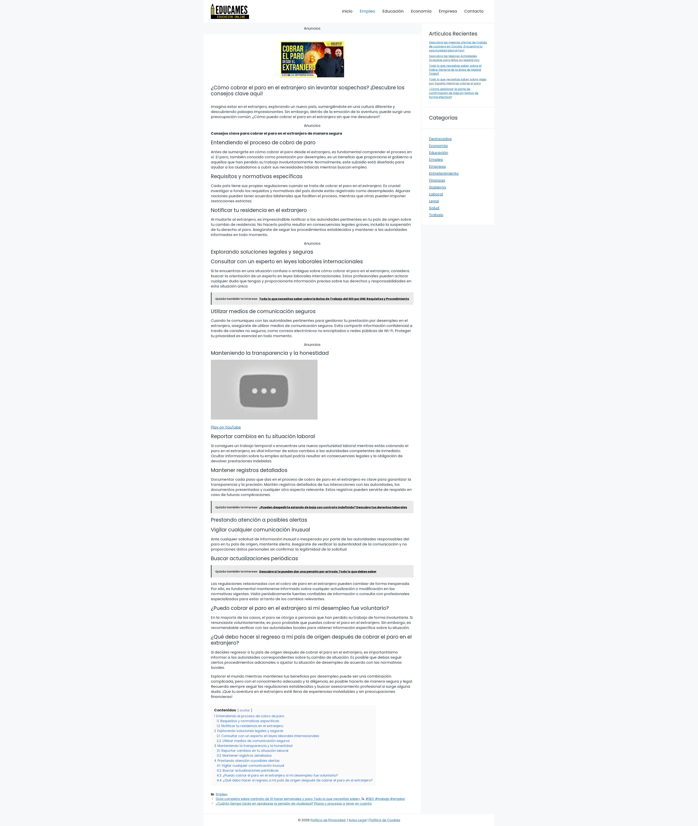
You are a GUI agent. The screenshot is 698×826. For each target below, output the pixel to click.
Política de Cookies (384, 820)
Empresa (448, 11)
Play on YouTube (226, 427)
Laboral (436, 194)
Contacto (474, 11)
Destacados (440, 138)
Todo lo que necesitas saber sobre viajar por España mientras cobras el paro (458, 81)
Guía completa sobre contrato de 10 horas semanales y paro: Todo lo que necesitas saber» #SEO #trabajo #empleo (310, 799)
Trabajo (436, 214)
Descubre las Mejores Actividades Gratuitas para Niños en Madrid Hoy (454, 58)
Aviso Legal (358, 820)
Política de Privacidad (327, 820)
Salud (434, 208)
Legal (434, 201)
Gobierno (437, 187)
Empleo (367, 11)
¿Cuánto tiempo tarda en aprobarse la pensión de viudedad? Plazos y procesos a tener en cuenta (294, 803)
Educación (393, 11)
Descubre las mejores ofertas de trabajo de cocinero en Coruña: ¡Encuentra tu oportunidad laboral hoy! (458, 46)
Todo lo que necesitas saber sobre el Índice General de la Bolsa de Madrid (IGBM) (455, 70)
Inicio (347, 11)
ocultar (245, 710)
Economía (421, 11)
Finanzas (437, 180)
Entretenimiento (444, 173)
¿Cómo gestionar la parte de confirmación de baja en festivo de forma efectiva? (453, 93)
